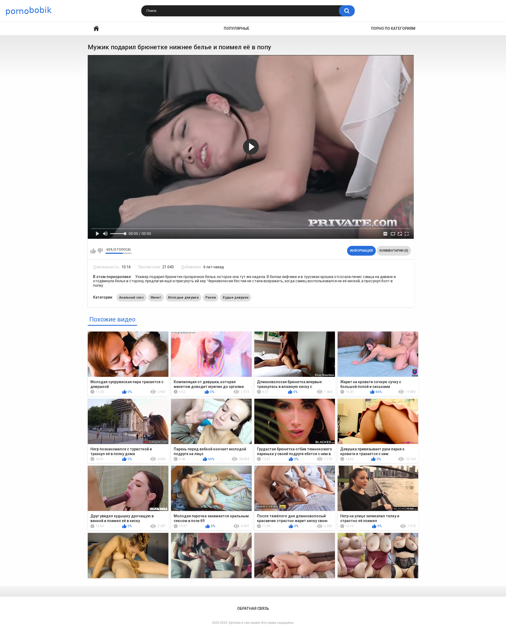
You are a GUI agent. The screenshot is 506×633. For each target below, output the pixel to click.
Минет (156, 297)
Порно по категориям (393, 28)
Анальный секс (131, 297)
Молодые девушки (183, 297)
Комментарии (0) (394, 250)
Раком (211, 297)
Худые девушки (236, 297)
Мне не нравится (100, 251)
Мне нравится (93, 251)
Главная (96, 28)
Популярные (236, 28)
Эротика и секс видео (244, 623)
